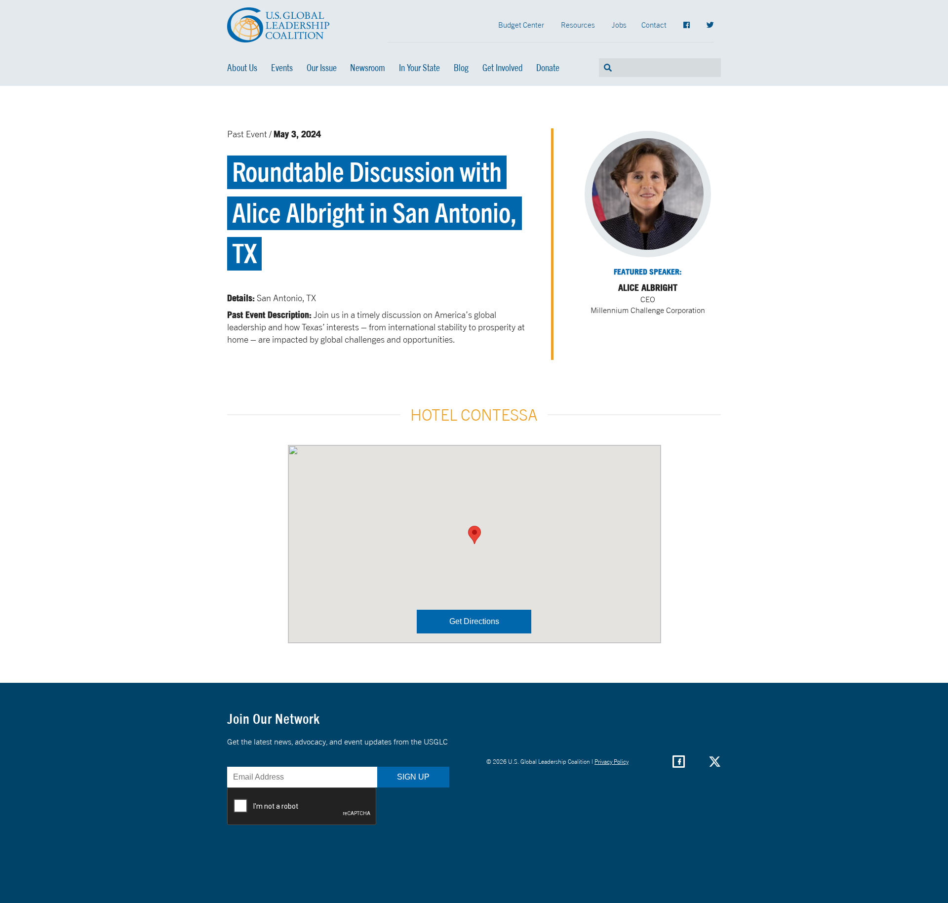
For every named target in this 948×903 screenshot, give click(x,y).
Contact (654, 24)
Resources (578, 24)
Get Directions (474, 621)
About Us (242, 67)
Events (282, 67)
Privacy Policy (611, 761)
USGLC (278, 24)
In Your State (419, 67)
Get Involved (502, 67)
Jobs (619, 24)
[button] (474, 535)
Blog (461, 67)
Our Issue (322, 67)
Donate (547, 67)
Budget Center (521, 24)
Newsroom (367, 67)
